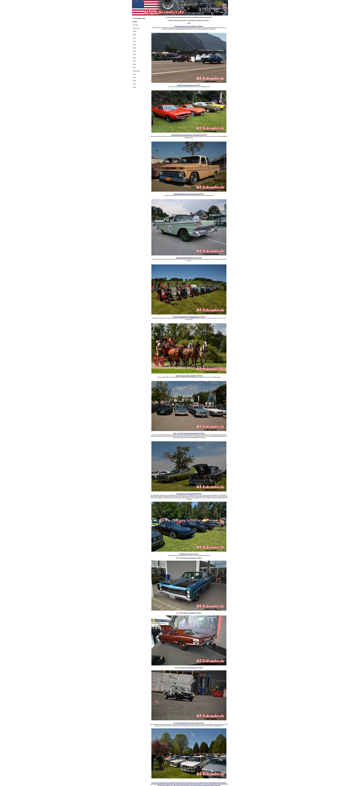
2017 (195, 784)
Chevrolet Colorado (169, 782)
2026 (226, 784)
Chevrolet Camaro (197, 782)
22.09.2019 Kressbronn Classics (186, 85)
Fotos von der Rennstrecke (189, 667)
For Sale (173, 785)
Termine (201, 785)
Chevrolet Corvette (207, 782)
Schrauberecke (194, 785)
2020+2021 (207, 784)
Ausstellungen (161, 785)
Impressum (206, 785)
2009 (167, 784)
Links (218, 785)
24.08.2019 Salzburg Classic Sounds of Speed (186, 194)
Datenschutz (213, 785)
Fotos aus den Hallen (189, 613)
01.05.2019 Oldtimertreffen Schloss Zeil (186, 723)
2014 (184, 784)
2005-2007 (159, 784)
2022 (212, 784)
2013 (181, 784)
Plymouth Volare (178, 782)
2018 (198, 784)
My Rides (186, 785)
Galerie (224, 782)
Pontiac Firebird (188, 782)
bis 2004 (153, 784)
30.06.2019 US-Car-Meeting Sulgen (185, 493)
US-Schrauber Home (157, 782)
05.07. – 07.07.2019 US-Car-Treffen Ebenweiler (185, 433)
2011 (174, 784)
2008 (163, 784)
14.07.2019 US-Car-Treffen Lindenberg (186, 376)
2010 (170, 784)
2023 (215, 784)
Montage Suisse (217, 782)
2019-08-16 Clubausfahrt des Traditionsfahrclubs (186, 317)
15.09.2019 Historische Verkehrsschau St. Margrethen (185, 135)
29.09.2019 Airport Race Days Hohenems (186, 26)
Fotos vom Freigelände (189, 558)
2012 (177, 784)
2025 (222, 784)
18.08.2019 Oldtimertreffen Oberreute (186, 258)
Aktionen (168, 785)
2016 (191, 784)
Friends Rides (180, 785)
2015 (188, 784)
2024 (219, 784)
